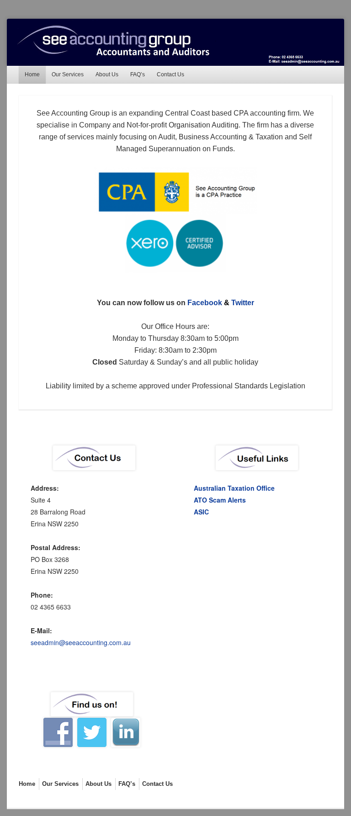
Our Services (68, 74)
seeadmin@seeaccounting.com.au (81, 642)
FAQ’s (137, 74)
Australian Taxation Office (234, 488)
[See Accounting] (175, 42)
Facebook (204, 303)
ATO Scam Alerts (220, 499)
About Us (107, 74)
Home (32, 74)
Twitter (242, 303)
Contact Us (170, 74)
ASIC (201, 511)
